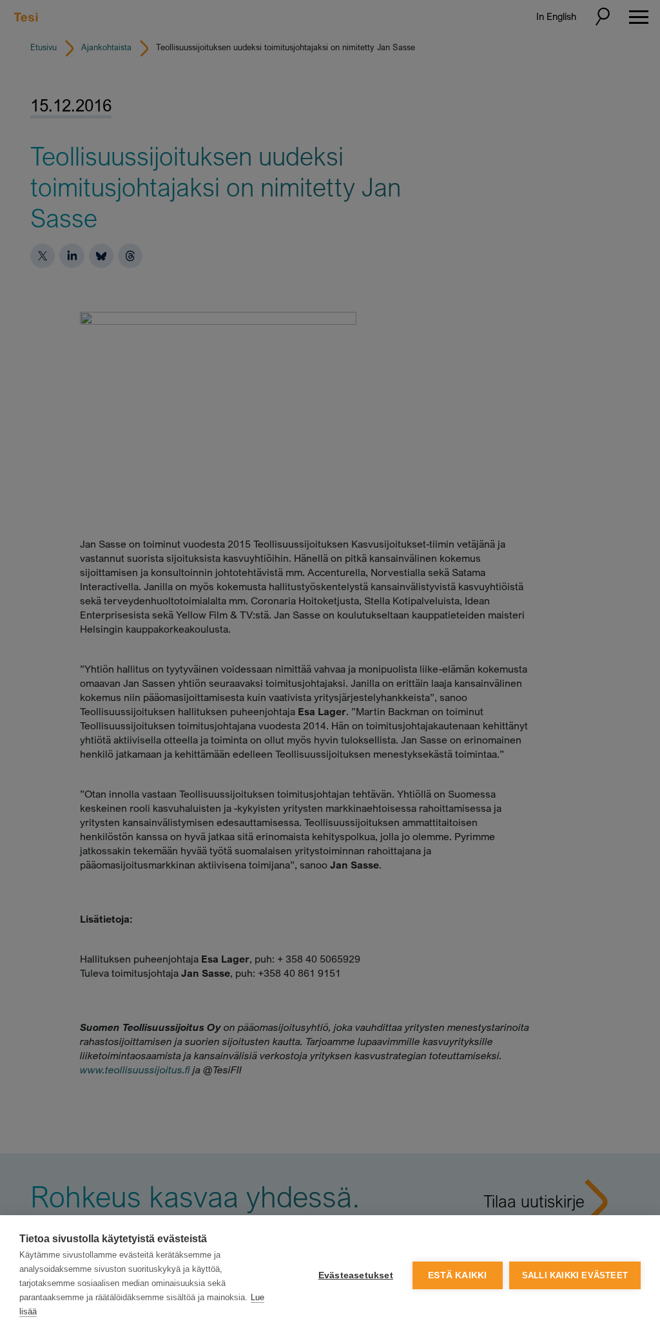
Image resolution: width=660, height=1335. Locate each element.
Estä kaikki (457, 1275)
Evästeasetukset (355, 1275)
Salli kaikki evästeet (575, 1275)
